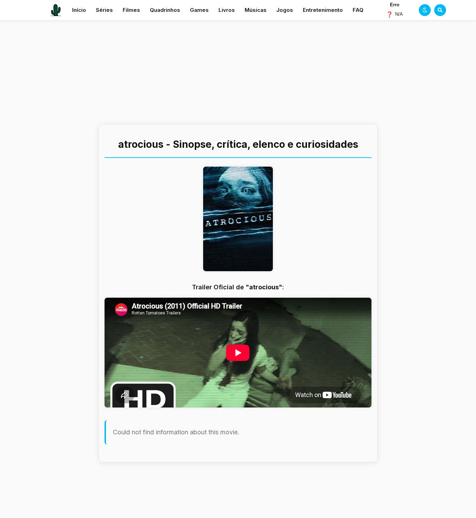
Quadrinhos (165, 10)
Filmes (131, 10)
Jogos (284, 10)
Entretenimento (323, 10)
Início (79, 10)
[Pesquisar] (440, 10)
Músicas (256, 10)
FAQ (358, 10)
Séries (104, 10)
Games (199, 10)
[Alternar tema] (425, 10)
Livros (226, 10)
